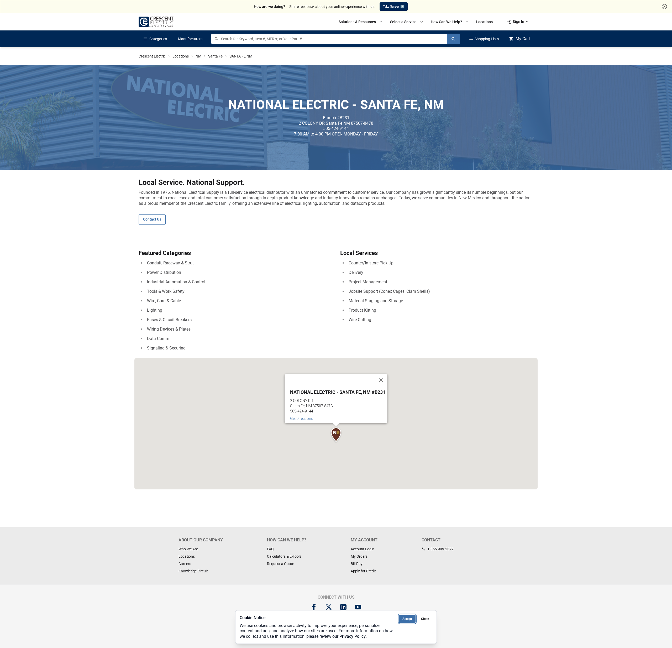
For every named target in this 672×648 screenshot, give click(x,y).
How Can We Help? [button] (450, 21)
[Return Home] (156, 21)
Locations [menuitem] (484, 22)
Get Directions (301, 418)
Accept (407, 619)
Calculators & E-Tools (284, 556)
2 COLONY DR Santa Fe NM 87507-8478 (336, 123)
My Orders (359, 556)
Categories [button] (155, 38)
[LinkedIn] (343, 607)
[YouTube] (358, 607)
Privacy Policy (352, 636)
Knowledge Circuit (193, 571)
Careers (184, 564)
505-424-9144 (336, 128)
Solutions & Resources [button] (361, 21)
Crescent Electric (152, 56)
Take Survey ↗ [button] (393, 6)
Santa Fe (215, 56)
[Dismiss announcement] (664, 6)
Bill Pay (357, 564)
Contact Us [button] (152, 219)
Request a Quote (280, 564)
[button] (336, 435)
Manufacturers (190, 39)
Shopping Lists (484, 38)
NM (198, 56)
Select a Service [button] (407, 21)
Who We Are (188, 549)
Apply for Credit (363, 571)
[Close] (381, 380)
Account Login (362, 549)
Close (425, 619)
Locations (180, 56)
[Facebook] (314, 607)
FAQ (270, 549)
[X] (328, 607)
